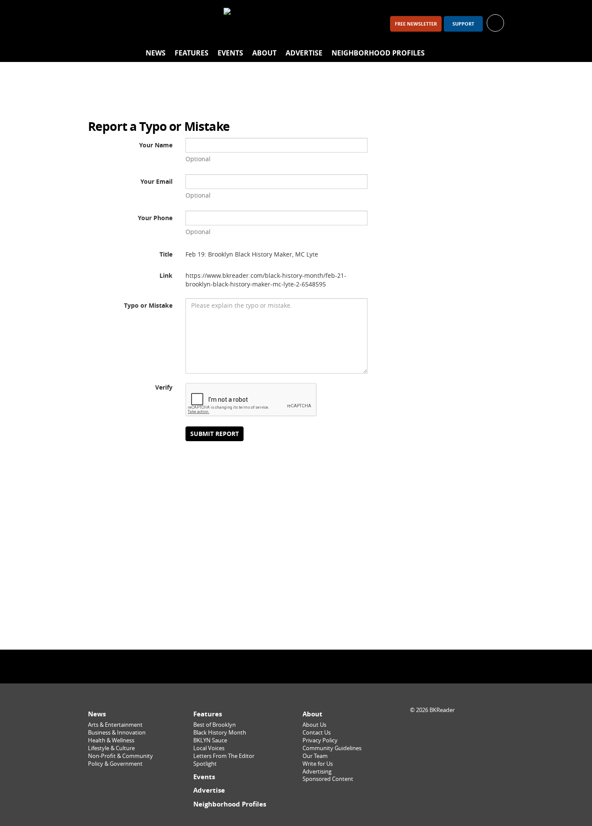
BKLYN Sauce (210, 740)
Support (463, 23)
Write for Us (318, 763)
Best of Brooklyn (214, 724)
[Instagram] (121, 24)
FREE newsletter (416, 23)
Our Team (315, 756)
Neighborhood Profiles (378, 53)
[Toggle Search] (495, 53)
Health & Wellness (111, 740)
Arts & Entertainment (115, 724)
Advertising (317, 771)
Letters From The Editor (223, 756)
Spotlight (205, 763)
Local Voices (208, 748)
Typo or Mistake (148, 305)
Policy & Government (115, 763)
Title (165, 254)
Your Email (156, 181)
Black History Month (219, 732)
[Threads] (143, 24)
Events (230, 53)
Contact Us (317, 732)
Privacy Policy (320, 740)
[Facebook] (98, 24)
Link (165, 275)
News (156, 53)
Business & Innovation (117, 732)
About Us (314, 724)
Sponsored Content (328, 779)
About (264, 53)
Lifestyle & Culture (111, 748)
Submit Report (214, 433)
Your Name (155, 145)
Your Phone (155, 218)
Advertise (304, 53)
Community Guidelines (332, 748)
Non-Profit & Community (120, 756)
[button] (495, 22)
